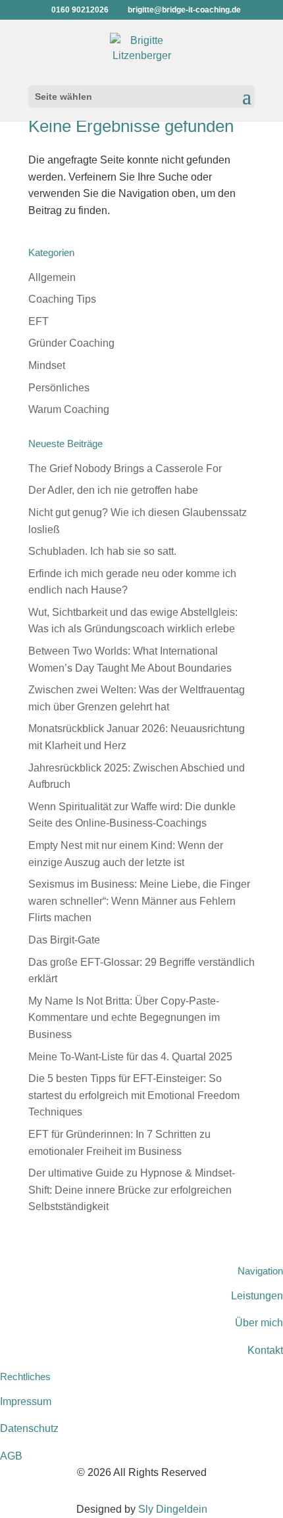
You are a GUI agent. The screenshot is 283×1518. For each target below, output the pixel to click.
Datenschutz (29, 1428)
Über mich (259, 1322)
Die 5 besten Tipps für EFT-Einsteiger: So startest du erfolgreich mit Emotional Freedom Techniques (134, 1095)
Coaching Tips (62, 299)
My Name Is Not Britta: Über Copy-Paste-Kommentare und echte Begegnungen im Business (124, 1017)
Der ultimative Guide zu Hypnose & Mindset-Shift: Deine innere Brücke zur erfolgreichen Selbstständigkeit (131, 1189)
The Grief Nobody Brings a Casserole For (125, 468)
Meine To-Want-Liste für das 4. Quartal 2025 (130, 1056)
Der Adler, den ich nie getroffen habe (113, 490)
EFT (38, 321)
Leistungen (257, 1295)
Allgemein (52, 277)
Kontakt (265, 1350)
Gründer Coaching (71, 343)
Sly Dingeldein (172, 1509)
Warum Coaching (68, 409)
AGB (11, 1456)
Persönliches (59, 387)
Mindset (46, 365)
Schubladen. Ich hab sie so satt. (102, 551)
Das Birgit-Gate (64, 939)
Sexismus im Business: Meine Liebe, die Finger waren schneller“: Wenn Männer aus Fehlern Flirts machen (139, 900)
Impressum (25, 1401)
